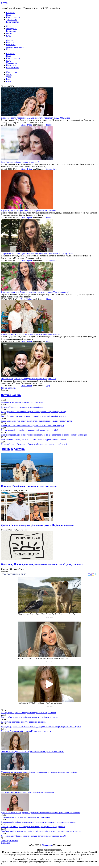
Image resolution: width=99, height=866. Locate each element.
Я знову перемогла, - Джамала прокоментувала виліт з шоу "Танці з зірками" (35, 292)
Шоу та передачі (13, 17)
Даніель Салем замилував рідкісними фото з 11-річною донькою (37, 525)
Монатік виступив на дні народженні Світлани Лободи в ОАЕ (28, 378)
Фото (8, 77)
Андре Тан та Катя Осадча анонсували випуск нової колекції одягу (30, 334)
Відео (8, 35)
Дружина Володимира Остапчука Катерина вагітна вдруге (27, 731)
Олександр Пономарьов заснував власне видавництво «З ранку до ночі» (42, 564)
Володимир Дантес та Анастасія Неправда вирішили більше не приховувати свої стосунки (41, 726)
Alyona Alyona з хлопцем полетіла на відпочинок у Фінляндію (28, 210)
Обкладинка (11, 28)
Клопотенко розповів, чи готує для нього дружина (23, 722)
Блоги (8, 81)
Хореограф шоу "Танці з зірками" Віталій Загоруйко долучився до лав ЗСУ (34, 836)
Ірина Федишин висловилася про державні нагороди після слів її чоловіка (33, 416)
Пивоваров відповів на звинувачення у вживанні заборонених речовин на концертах (38, 822)
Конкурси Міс (12, 22)
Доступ (9, 40)
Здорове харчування (15, 47)
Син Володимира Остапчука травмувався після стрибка (25, 817)
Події (8, 15)
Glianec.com (47, 845)
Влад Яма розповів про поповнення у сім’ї (20, 162)
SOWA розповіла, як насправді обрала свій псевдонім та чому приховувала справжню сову (41, 831)
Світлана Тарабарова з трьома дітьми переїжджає (22, 407)
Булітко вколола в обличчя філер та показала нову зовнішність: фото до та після (39, 772)
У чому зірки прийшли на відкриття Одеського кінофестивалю (28, 712)
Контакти (10, 42)
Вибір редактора (13, 449)
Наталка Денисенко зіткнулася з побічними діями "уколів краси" (32, 751)
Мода (8, 26)
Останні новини (11, 395)
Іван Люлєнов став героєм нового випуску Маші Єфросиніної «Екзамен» (33, 439)
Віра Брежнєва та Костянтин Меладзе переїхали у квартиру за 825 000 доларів (35, 118)
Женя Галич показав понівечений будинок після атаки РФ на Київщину (32, 425)
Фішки (9, 33)
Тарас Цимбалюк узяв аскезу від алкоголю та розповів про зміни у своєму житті (36, 421)
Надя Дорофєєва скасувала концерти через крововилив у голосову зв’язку (33, 411)
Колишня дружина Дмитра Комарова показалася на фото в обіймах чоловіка (40, 813)
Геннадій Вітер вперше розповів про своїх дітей (22, 402)
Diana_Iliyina (26, 125)
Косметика (11, 31)
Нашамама (10, 44)
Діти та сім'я (11, 19)
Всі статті (10, 12)
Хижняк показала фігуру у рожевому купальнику (27, 792)
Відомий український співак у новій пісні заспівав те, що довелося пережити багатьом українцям (44, 435)
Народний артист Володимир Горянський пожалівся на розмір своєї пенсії (34, 444)
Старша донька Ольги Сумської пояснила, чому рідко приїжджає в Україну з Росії (37, 253)
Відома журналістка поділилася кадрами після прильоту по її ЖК (29, 430)
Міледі (9, 49)
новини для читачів (9, 840)
